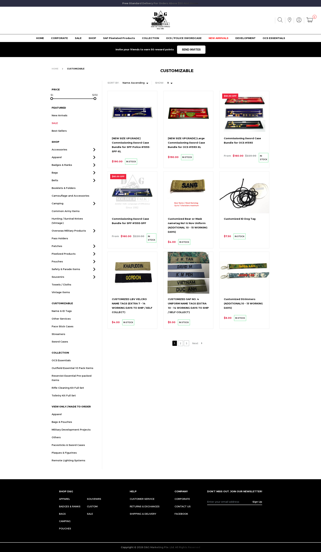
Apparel (57, 157)
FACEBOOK (181, 513)
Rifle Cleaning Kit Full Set (68, 387)
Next (195, 343)
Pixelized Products (64, 253)
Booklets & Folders (64, 187)
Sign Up (257, 501)
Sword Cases (60, 341)
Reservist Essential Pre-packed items (71, 377)
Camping (57, 203)
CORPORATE (59, 38)
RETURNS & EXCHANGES (144, 506)
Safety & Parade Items (66, 269)
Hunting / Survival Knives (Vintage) (67, 220)
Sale (90, 513)
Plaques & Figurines (64, 452)
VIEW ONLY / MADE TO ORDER (71, 406)
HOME (40, 38)
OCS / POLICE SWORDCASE (184, 38)
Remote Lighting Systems (68, 460)
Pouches (57, 261)
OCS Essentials (61, 360)
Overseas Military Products (69, 230)
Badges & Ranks (62, 164)
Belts (55, 180)
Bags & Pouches (62, 421)
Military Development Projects (71, 429)
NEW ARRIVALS (218, 38)
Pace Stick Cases (62, 326)
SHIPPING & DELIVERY (143, 513)
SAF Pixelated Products (119, 38)
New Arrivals (59, 115)
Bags (55, 172)
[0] (310, 20)
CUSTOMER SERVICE (142, 498)
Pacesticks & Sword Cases (68, 444)
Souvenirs (58, 276)
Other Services (61, 318)
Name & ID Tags (62, 310)
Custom (92, 506)
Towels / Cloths (61, 284)
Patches (57, 245)
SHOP (92, 38)
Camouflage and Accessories (70, 195)
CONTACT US (183, 506)
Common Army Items (66, 211)
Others (56, 437)
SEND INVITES (191, 49)
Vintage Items (61, 292)
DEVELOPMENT (245, 38)
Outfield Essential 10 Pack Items (72, 367)
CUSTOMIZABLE (75, 68)
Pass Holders (60, 238)
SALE (78, 38)
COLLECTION (150, 38)
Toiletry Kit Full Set (64, 395)
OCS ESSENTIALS (274, 38)
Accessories (59, 149)
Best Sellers (59, 130)
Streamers (58, 333)
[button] (94, 149)
